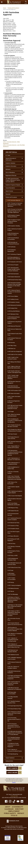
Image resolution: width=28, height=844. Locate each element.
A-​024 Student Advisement (14, 276)
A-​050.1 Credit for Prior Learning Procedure (13, 358)
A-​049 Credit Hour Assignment (15, 351)
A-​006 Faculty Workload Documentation (13, 238)
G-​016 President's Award (13, 528)
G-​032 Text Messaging (13, 594)
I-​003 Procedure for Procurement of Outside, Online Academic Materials (15, 629)
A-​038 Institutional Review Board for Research (14, 317)
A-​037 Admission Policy (13, 314)
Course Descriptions (10, 188)
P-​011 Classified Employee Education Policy (14, 702)
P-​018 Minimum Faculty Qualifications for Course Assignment (13, 745)
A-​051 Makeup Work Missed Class (14, 362)
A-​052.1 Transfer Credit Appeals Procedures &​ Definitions (13, 377)
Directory (19, 809)
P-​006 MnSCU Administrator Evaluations (14, 672)
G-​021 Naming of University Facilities (14, 547)
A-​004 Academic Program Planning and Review (14, 216)
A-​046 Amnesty (11, 342)
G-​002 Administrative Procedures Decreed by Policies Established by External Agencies (15, 453)
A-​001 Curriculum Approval (14, 200)
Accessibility (17, 807)
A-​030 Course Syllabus (13, 296)
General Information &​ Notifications (11, 159)
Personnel (8, 194)
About (7, 807)
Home (4, 8)
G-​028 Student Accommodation (12, 574)
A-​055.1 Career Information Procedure (14, 397)
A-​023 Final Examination (13, 273)
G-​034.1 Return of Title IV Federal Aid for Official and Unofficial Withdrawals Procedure (14, 613)
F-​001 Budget (11, 411)
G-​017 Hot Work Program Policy (13, 532)
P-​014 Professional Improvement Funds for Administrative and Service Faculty (14, 726)
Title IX (14, 815)
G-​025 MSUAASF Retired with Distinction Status (14, 563)
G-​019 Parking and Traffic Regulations (13, 539)
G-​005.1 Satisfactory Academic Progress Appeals (15, 492)
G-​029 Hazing (11, 582)
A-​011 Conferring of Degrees (14, 254)
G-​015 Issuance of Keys (13, 525)
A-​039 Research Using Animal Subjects (14, 322)
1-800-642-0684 (14, 796)
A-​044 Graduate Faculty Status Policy (15, 334)
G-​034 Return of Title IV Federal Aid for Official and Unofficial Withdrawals (15, 606)
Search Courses (9, 191)
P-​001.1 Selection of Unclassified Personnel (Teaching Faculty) (13, 640)
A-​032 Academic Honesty (14, 302)
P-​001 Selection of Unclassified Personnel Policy (15, 634)
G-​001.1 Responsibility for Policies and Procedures (13, 446)
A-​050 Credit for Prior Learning (15, 354)
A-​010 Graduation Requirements (12, 250)
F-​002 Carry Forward (12, 434)
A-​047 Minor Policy (12, 345)
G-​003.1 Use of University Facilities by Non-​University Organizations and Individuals (14, 478)
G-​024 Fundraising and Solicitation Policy (13, 559)
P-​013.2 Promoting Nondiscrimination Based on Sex (14, 719)
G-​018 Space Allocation (13, 536)
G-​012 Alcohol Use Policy (13, 522)
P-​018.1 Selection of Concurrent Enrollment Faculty (15, 750)
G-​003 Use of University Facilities (13, 472)
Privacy (20, 813)
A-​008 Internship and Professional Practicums (13, 243)
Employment (14, 811)
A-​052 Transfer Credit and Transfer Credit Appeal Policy (14, 371)
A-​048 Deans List (11, 348)
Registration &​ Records (11, 175)
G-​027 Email (10, 570)
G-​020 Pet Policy (11, 543)
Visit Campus (12, 768)
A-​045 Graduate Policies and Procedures (14, 339)
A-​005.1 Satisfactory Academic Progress (15, 229)
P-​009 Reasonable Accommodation (12, 693)
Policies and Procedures (13, 8)
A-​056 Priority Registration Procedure (14, 401)
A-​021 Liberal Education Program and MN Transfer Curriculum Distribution (14, 269)
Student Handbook (10, 758)
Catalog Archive (9, 761)
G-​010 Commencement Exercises (13, 514)
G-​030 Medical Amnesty (13, 588)
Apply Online (12, 772)
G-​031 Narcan (11, 591)
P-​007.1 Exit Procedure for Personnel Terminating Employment (14, 683)
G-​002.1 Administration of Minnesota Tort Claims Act (14, 459)
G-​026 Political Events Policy (14, 567)
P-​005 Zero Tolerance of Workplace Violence (13, 667)
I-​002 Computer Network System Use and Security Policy (15, 623)
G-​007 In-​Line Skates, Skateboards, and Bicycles (14, 504)
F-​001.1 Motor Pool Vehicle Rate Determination (14, 415)
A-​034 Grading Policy (12, 308)
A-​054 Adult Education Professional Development (14, 386)
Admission (8, 169)
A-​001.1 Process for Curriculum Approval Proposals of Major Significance (15, 205)
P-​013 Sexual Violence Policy (14, 708)
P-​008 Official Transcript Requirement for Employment (14, 688)
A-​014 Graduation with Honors (15, 261)
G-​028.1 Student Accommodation (12, 578)
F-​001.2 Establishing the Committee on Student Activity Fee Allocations (15, 420)
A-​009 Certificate (11, 246)
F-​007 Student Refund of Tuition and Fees (13, 437)
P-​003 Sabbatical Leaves (13, 654)
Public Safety (10, 813)
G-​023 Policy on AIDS (13, 555)
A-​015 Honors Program (13, 264)
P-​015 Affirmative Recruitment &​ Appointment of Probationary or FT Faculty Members (15, 733)
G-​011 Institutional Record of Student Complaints (14, 519)
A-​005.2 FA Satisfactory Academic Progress (13, 234)
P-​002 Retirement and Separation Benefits (13, 651)
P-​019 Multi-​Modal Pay (13, 754)
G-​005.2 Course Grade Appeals (15, 495)
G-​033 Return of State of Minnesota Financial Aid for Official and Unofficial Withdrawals (14, 600)
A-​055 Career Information (14, 393)
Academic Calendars (10, 163)
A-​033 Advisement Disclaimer (14, 305)
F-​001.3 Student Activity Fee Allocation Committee (14, 425)
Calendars (9, 809)
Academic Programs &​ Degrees (13, 185)
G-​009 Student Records (13, 510)
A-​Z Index (8, 155)
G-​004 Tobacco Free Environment (12, 483)
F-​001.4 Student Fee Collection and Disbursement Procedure (15, 430)
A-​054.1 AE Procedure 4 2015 (14, 390)
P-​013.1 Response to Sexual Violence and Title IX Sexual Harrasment (14, 713)
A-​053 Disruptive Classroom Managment (14, 382)
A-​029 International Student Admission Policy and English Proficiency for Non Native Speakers (14, 285)
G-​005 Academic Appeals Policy (13, 487)
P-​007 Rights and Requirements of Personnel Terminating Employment (15, 677)
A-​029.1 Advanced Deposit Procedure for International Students (14, 292)
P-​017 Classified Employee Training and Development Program (14, 739)
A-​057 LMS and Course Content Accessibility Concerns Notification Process (15, 407)
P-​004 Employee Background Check (14, 663)
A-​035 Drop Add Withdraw (14, 311)
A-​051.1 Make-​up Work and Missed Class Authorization (14, 367)
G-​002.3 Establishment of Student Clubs (13, 468)
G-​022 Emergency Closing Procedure (14, 551)
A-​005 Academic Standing (14, 226)
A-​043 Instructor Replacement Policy (15, 330)
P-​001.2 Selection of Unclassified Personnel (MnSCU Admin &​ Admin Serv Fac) (15, 646)
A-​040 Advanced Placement (14, 326)
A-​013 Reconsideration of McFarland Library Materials (14, 258)
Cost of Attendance (10, 172)
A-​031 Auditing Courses (13, 299)
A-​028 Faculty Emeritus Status (15, 279)
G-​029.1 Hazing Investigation (14, 585)
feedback (14, 782)
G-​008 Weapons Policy (13, 507)
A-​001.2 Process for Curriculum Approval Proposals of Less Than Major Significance (15, 211)
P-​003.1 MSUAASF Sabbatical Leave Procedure (14, 658)
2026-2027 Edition (11, 152)
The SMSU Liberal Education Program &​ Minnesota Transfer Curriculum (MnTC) (13, 180)
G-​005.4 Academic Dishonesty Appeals (15, 499)
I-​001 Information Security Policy (14, 619)
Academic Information (11, 166)
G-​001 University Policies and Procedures (14, 442)
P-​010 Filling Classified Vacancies (13, 697)
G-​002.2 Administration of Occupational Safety (14, 463)
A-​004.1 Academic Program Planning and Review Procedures (14, 221)
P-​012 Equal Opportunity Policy (15, 705)
